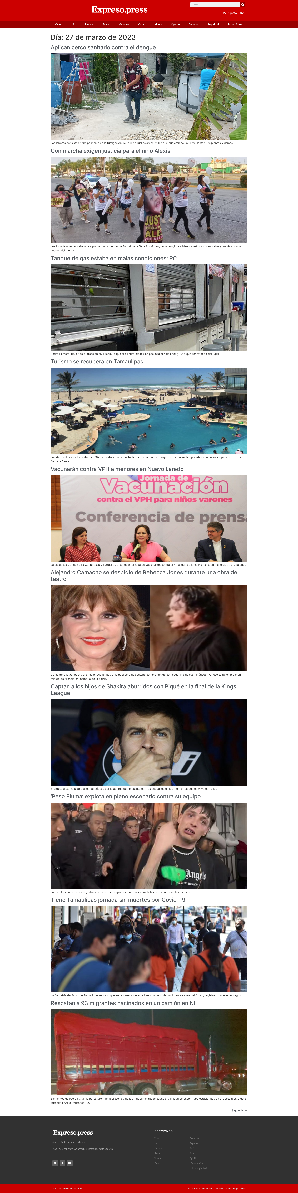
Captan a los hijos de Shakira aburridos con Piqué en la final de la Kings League (143, 689)
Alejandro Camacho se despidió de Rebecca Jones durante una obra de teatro (144, 575)
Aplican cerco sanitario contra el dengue (103, 47)
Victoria (59, 24)
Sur (74, 24)
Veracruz (124, 24)
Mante (106, 24)
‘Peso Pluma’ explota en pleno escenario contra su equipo (126, 796)
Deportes (193, 24)
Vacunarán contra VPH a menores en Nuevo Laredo (117, 469)
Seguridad (213, 24)
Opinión (175, 24)
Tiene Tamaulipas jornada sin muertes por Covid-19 (118, 899)
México (142, 24)
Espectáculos (235, 24)
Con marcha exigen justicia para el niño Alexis (110, 150)
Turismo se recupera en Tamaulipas (97, 361)
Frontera (89, 24)
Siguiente (239, 1110)
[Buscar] (242, 4)
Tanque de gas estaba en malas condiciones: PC (114, 258)
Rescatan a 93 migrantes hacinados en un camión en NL (124, 1003)
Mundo (158, 24)
